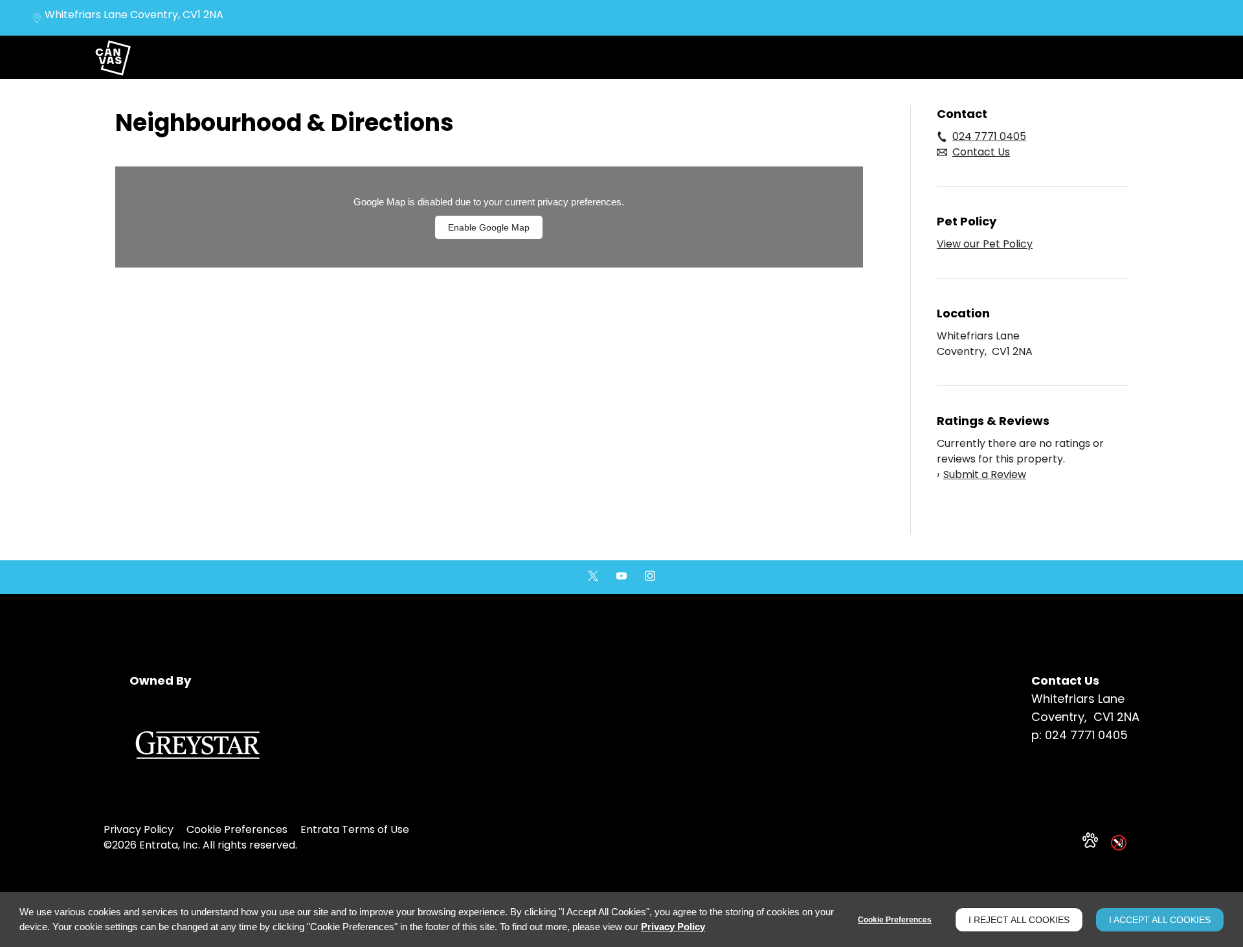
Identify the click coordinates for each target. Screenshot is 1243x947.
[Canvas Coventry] (112, 57)
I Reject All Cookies (1019, 920)
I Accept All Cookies (1160, 920)
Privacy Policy (139, 829)
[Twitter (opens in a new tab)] (593, 576)
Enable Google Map (489, 227)
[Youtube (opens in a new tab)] (621, 576)
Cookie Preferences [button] (236, 829)
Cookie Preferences (895, 919)
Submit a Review (981, 474)
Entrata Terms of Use (354, 829)
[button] (1090, 840)
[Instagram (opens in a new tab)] (650, 576)
